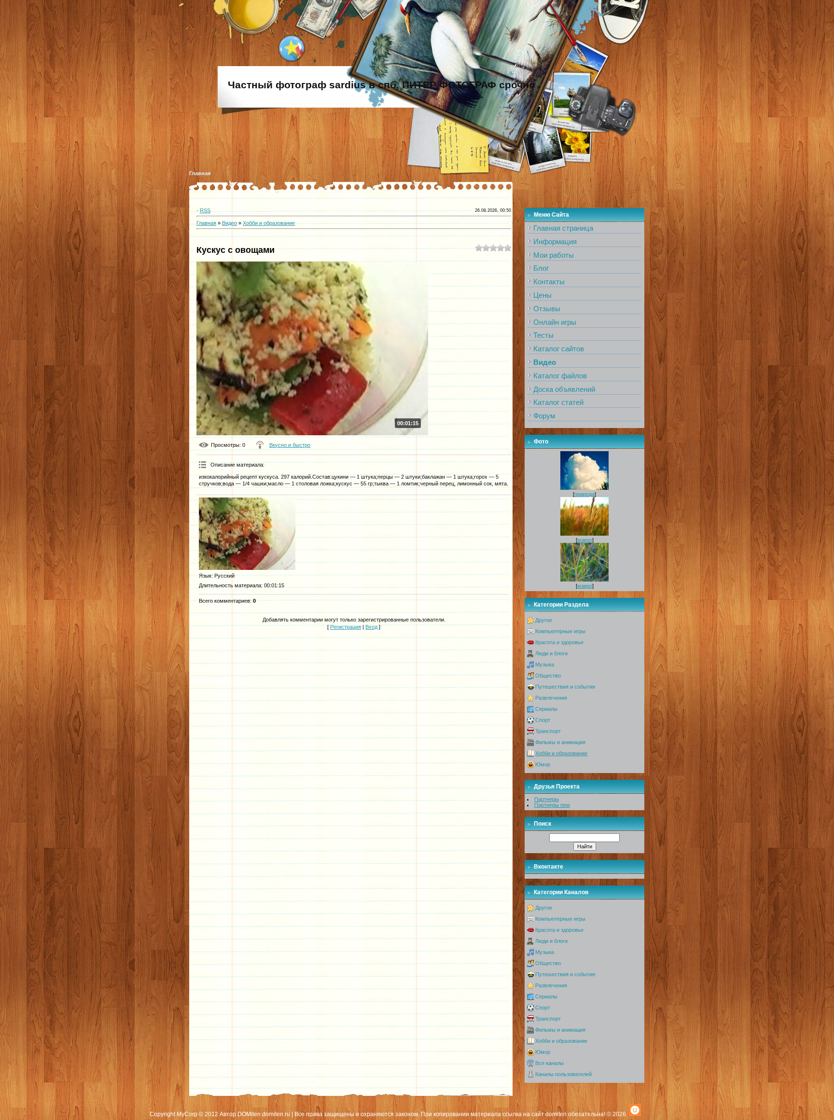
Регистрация (345, 627)
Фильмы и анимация (560, 742)
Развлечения (551, 698)
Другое (543, 620)
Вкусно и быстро (289, 445)
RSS (205, 210)
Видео (229, 223)
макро (584, 540)
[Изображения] (247, 534)
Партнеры (546, 799)
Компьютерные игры (560, 631)
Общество (548, 675)
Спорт (542, 720)
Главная (199, 173)
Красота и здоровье (559, 642)
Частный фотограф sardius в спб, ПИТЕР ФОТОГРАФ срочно (381, 85)
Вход (371, 627)
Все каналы (549, 1063)
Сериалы (546, 709)
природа (584, 494)
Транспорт (548, 731)
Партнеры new (552, 805)
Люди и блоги (551, 653)
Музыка (544, 664)
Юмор (542, 764)
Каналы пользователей (563, 1074)
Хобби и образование (269, 223)
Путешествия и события (565, 687)
